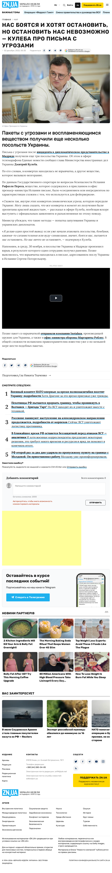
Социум (86, 808)
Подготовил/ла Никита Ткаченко (24, 375)
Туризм (86, 821)
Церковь (60, 821)
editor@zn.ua (32, 778)
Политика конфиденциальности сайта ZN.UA (89, 860)
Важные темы (11, 12)
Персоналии (35, 828)
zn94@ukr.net (61, 771)
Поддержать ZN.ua (92, 5)
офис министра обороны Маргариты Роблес (74, 337)
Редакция (6, 765)
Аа (78, 5)
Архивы (5, 760)
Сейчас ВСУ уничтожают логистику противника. (58, 422)
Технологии (61, 813)
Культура (60, 825)
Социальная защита (38, 808)
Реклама (6, 769)
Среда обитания (63, 817)
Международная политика (14, 813)
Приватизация (9, 825)
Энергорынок (8, 821)
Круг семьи (88, 817)
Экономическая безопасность (36, 822)
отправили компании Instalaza (61, 333)
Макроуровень (9, 817)
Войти (70, 5)
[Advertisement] (41, 538)
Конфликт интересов (39, 817)
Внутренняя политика (12, 808)
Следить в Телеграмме (30, 597)
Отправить (95, 502)
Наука (59, 808)
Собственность (90, 825)
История (87, 813)
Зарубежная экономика (40, 813)
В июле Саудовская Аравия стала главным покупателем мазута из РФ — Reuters (20, 733)
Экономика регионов (12, 830)
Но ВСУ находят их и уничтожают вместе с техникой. (58, 407)
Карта (5, 781)
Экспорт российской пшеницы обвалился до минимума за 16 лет (66, 733)
